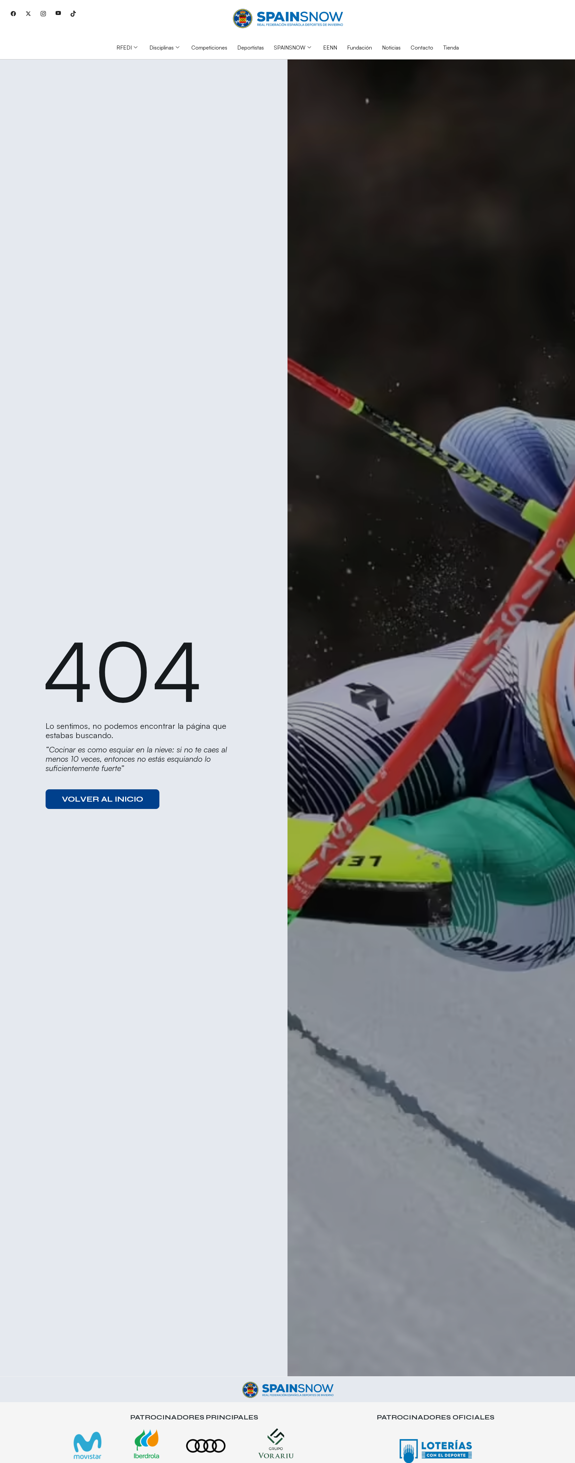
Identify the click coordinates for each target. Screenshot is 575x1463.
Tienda (451, 47)
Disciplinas (161, 47)
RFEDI (124, 47)
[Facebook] (13, 13)
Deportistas (250, 47)
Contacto (422, 47)
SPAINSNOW (289, 47)
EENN (330, 47)
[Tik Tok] (73, 13)
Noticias (391, 47)
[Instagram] (43, 13)
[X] (28, 13)
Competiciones (209, 47)
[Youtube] (58, 13)
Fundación (359, 47)
